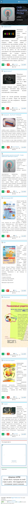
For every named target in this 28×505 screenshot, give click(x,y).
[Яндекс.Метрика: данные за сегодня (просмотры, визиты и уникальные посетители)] (11, 502)
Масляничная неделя (9, 360)
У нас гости (14, 461)
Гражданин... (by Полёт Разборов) (12, 115)
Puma (16, 191)
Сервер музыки (7, 26)
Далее (23, 64)
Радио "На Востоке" (15, 497)
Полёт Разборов (15, 146)
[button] (1, 1)
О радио (5, 404)
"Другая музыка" (7, 71)
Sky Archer (15, 64)
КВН (4, 242)
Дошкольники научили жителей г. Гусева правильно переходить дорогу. (13, 155)
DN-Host (14, 500)
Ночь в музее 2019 (8, 198)
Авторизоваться (23, 1)
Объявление (6, 297)
